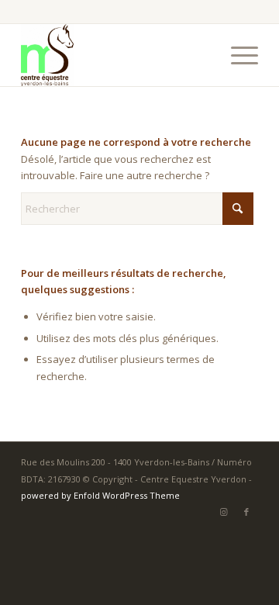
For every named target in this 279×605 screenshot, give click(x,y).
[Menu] (236, 55)
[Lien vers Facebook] (246, 512)
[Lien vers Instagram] (223, 512)
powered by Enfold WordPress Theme (100, 495)
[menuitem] (236, 55)
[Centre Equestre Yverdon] (116, 55)
